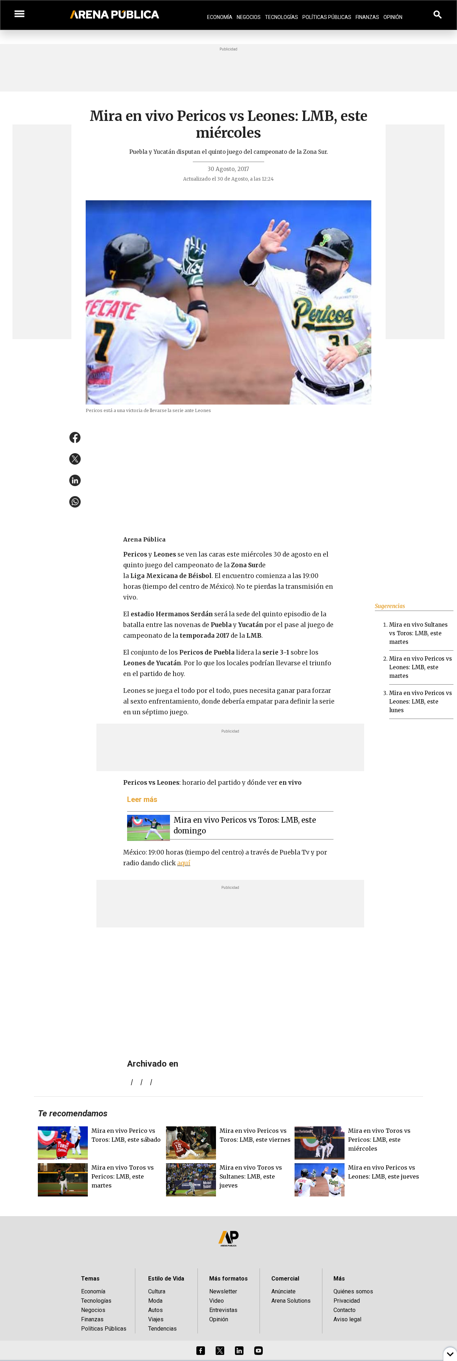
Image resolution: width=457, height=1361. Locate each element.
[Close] (272, 626)
